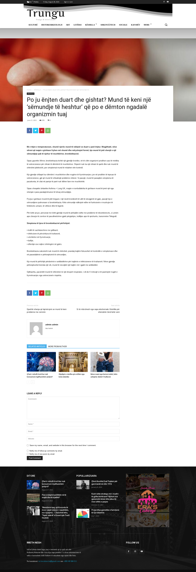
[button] (166, 25)
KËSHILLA (37, 90)
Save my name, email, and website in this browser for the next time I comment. (63, 445)
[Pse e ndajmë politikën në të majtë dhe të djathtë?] (33, 498)
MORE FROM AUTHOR (57, 346)
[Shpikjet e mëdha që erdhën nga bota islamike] (73, 362)
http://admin (49, 328)
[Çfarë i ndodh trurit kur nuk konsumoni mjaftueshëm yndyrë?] (41, 362)
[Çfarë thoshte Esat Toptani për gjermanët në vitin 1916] (82, 484)
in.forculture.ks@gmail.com (49, 561)
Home (29, 90)
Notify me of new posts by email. (42, 454)
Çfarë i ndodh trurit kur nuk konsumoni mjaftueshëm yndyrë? (53, 484)
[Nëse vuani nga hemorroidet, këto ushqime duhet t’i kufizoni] (105, 362)
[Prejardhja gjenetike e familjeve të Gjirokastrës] (82, 513)
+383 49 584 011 (70, 561)
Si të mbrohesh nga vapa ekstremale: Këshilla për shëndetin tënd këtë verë (98, 310)
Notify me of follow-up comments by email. (46, 451)
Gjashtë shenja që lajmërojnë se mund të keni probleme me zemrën (46, 310)
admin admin (51, 324)
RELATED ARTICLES (36, 346)
